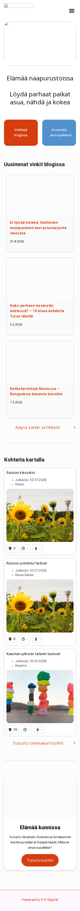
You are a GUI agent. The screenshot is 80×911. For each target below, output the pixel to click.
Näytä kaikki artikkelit (37, 427)
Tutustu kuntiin (40, 860)
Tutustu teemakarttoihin (37, 743)
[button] (71, 10)
